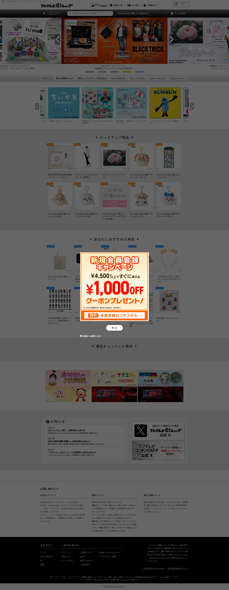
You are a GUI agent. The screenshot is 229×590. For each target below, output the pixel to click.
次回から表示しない (92, 336)
